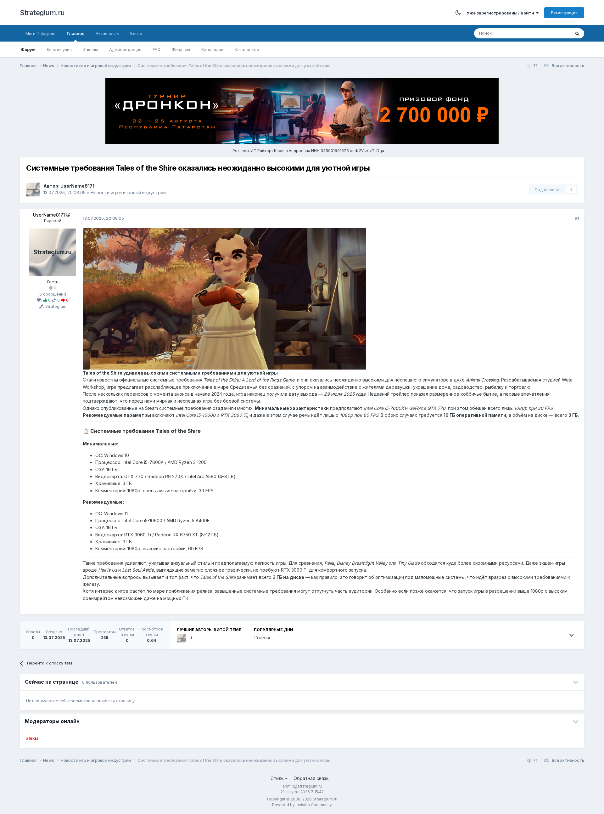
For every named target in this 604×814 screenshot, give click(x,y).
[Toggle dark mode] (458, 12)
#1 (577, 218)
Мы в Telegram (40, 33)
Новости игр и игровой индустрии (128, 192)
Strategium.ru (42, 12)
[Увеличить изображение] (224, 298)
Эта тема (553, 33)
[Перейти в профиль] (52, 251)
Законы (90, 49)
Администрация (125, 49)
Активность (107, 33)
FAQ (156, 49)
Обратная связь (311, 778)
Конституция (59, 49)
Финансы (181, 49)
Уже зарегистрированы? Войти (501, 12)
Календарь (212, 49)
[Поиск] (577, 33)
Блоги (136, 33)
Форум (28, 49)
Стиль (278, 778)
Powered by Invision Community (302, 804)
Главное (75, 33)
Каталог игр (247, 49)
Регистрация (564, 12)
